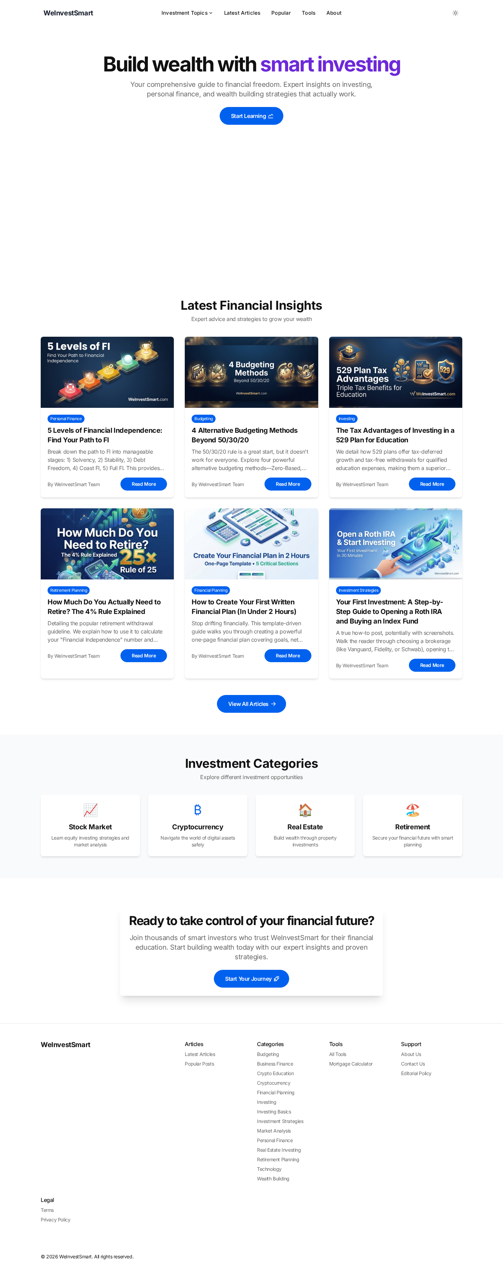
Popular (281, 13)
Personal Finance (275, 1140)
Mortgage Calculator (351, 1064)
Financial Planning (276, 1092)
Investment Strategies (280, 1121)
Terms (47, 1210)
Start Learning (248, 115)
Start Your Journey (248, 978)
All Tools (337, 1054)
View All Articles (248, 703)
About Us (411, 1054)
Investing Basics (274, 1111)
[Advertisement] (251, 225)
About (333, 13)
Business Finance (275, 1064)
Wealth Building (273, 1178)
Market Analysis (274, 1131)
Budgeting (268, 1054)
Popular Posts (199, 1064)
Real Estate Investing (279, 1150)
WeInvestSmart (65, 1045)
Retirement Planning (278, 1159)
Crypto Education (275, 1073)
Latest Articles (242, 13)
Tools (308, 13)
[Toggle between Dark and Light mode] (455, 13)
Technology (269, 1169)
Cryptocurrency (273, 1083)
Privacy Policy (55, 1219)
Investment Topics (185, 13)
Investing (266, 1102)
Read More (144, 484)
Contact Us (413, 1064)
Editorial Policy (416, 1073)
